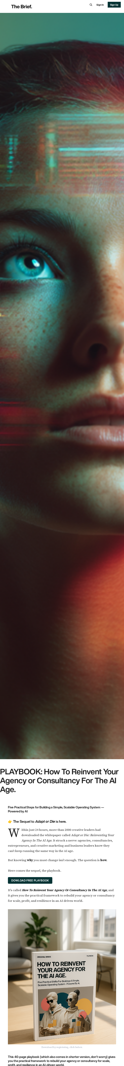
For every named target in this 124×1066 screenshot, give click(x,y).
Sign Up (114, 4)
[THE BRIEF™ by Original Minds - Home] (31, 6)
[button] (91, 4)
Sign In (100, 4)
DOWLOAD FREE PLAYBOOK (30, 880)
